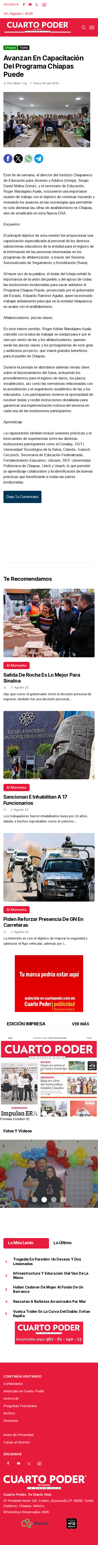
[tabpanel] (49, 1079)
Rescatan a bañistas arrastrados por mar (49, 1301)
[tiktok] (44, 4)
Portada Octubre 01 (15, 1119)
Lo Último (63, 1242)
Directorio (10, 1421)
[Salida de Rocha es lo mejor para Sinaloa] (49, 623)
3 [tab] (54, 1113)
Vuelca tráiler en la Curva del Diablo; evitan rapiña (51, 1313)
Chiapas (10, 47)
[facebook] (23, 4)
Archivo (9, 1413)
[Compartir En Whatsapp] (28, 162)
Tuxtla (24, 47)
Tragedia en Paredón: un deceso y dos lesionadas (47, 1261)
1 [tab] (34, 1113)
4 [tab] (63, 1113)
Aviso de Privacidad (18, 1435)
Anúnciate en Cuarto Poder (23, 1391)
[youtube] (30, 4)
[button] (49, 1100)
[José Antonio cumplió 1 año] (49, 1179)
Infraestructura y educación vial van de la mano (50, 1275)
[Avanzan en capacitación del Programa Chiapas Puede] (49, 119)
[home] (37, 27)
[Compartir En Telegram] (38, 162)
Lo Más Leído (20, 1242)
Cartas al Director (16, 1442)
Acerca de (11, 1398)
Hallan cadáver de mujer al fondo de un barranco (48, 1289)
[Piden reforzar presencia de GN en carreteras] (49, 867)
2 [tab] (44, 1113)
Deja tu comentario (22, 497)
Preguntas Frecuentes (20, 1406)
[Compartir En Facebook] (8, 162)
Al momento (16, 665)
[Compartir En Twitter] (18, 162)
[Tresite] (35, 1523)
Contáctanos (13, 1384)
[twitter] (36, 4)
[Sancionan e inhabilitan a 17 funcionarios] (49, 745)
